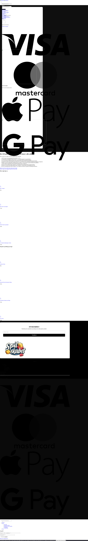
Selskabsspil (6, 528)
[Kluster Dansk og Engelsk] (6, 221)
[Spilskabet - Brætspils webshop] (4, 0)
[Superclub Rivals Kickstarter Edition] (6, 278)
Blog (3, 149)
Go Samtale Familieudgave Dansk (5, 242)
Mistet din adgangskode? (4, 538)
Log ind (6, 536)
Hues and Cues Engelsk (4, 206)
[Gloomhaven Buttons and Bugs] (6, 296)
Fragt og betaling (7, 368)
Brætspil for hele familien (8, 526)
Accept (57, 540)
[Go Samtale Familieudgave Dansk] (6, 239)
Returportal (6, 370)
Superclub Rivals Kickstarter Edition (6, 282)
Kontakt (5, 365)
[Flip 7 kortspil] (6, 184)
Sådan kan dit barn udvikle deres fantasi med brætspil (8, 168)
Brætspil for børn (7, 525)
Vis (0, 186)
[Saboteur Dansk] (6, 260)
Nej (59, 540)
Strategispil (6, 527)
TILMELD (34, 335)
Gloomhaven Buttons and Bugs (5, 300)
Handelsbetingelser (7, 369)
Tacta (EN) (2, 318)
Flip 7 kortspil (2, 188)
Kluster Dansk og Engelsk (4, 224)
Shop (3, 6)
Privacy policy (63, 540)
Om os (5, 366)
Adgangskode (2, 534)
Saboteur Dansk (2, 264)
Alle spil (5, 524)
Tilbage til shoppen (5, 26)
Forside (3, 5)
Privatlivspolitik (6, 367)
